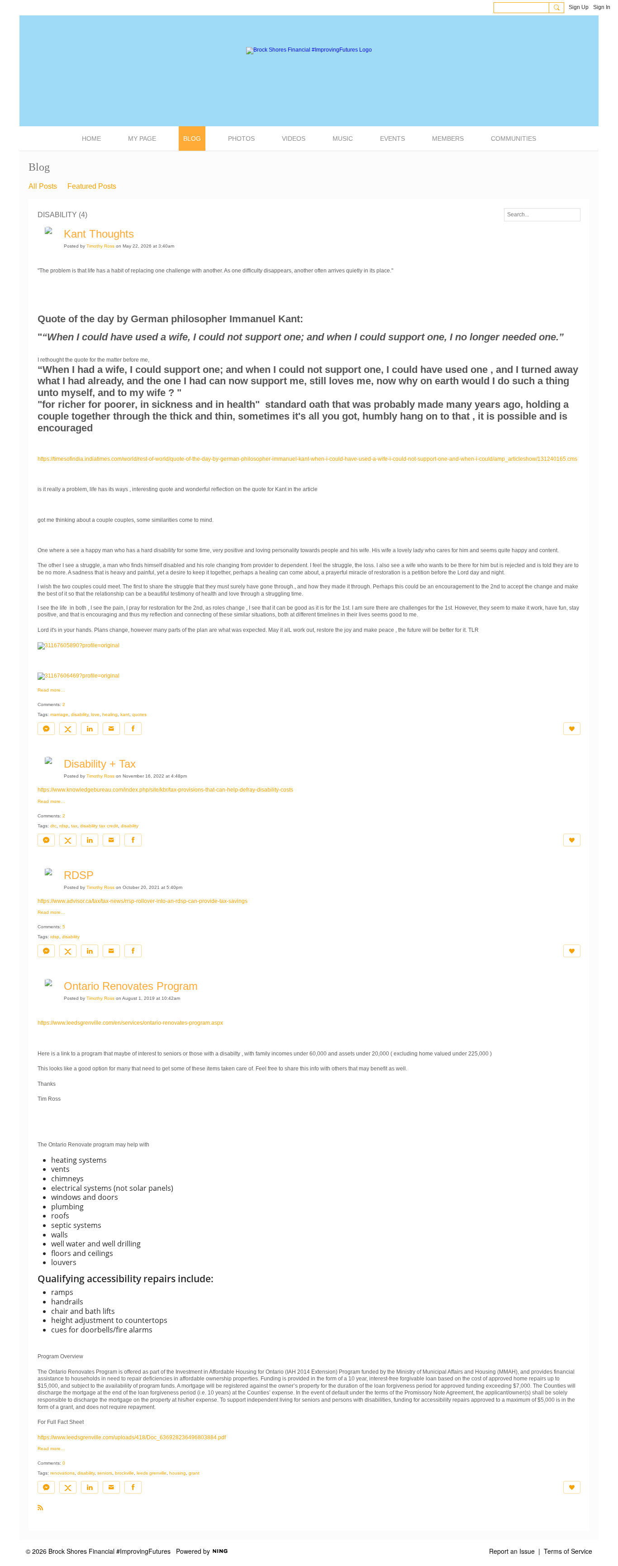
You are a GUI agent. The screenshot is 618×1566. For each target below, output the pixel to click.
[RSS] (40, 1507)
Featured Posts (91, 186)
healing (110, 714)
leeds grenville (151, 1473)
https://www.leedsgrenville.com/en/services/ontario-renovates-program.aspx (130, 1023)
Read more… (51, 690)
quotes (139, 714)
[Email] (111, 728)
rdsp (63, 825)
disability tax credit (99, 825)
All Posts (43, 186)
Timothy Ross (100, 245)
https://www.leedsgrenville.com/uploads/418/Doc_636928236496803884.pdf (132, 1437)
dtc (53, 825)
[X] (67, 728)
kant (124, 714)
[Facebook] (133, 728)
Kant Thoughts (99, 234)
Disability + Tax (100, 764)
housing (177, 1473)
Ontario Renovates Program (131, 986)
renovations (62, 1473)
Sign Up (579, 7)
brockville (124, 1473)
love (95, 714)
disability (79, 714)
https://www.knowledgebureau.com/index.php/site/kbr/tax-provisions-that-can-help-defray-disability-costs (165, 790)
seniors (104, 1473)
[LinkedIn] (89, 728)
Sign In (601, 7)
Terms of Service (568, 1551)
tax (74, 825)
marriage (59, 714)
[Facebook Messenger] (46, 728)
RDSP (79, 875)
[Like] (571, 728)
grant (194, 1473)
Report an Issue (512, 1551)
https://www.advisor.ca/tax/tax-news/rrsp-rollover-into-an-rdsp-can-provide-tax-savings (142, 901)
